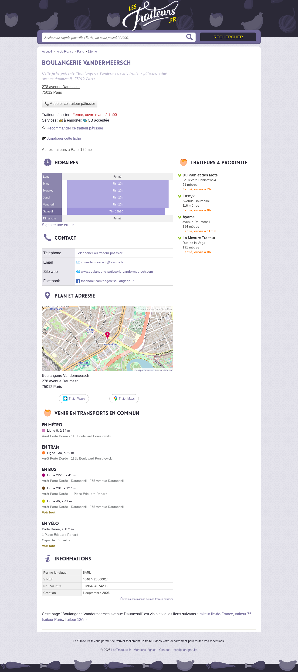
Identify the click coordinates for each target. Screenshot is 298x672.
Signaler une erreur (58, 225)
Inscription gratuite (185, 650)
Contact (164, 650)
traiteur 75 (243, 614)
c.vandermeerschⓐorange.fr (102, 262)
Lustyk (189, 196)
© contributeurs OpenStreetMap (155, 309)
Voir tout (48, 512)
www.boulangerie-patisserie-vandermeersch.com (117, 271)
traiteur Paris (52, 620)
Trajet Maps (127, 398)
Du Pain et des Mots (200, 175)
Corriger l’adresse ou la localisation (153, 370)
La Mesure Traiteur (199, 238)
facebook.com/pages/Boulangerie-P (107, 281)
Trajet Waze (77, 398)
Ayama (189, 217)
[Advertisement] (217, 89)
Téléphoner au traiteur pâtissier (99, 253)
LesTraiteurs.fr (121, 650)
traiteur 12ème (76, 620)
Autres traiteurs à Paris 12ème (67, 150)
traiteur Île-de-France (216, 614)
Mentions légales (145, 650)
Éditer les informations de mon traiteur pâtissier (146, 599)
